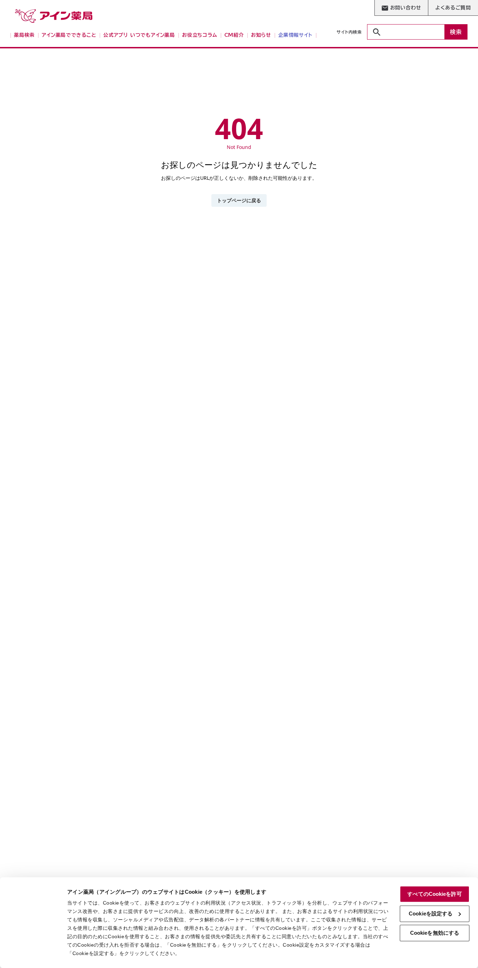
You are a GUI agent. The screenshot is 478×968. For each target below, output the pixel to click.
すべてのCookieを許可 (434, 894)
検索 (456, 32)
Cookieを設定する (430, 913)
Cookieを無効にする (434, 933)
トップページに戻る (239, 200)
